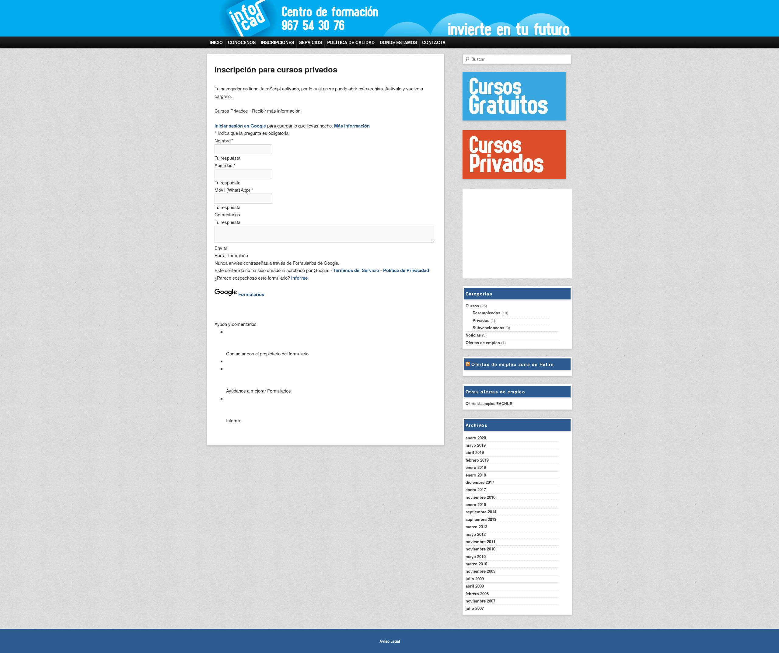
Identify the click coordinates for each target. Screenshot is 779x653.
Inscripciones (277, 42)
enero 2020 (476, 438)
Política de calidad (351, 42)
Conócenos (242, 42)
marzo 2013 (476, 526)
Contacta (433, 42)
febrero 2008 (477, 593)
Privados (481, 320)
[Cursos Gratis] (514, 119)
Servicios (310, 42)
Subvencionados (488, 327)
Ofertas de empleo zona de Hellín (512, 364)
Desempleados (486, 313)
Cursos (472, 306)
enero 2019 (476, 467)
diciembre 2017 (480, 482)
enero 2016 (476, 504)
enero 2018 (476, 475)
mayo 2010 (476, 556)
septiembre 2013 (481, 519)
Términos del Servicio (356, 270)
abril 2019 (475, 452)
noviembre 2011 (480, 541)
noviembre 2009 (480, 571)
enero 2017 (476, 489)
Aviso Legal (389, 641)
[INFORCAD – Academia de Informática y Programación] (348, 18)
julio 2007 (475, 608)
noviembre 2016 (480, 497)
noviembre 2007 (480, 601)
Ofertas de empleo (483, 342)
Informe (299, 277)
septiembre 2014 (481, 512)
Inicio (216, 42)
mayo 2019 (476, 445)
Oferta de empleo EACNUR (489, 403)
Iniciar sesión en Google (240, 125)
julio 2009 (475, 578)
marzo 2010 (476, 564)
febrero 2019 (477, 460)
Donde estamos (398, 42)
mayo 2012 (476, 534)
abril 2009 (475, 586)
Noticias (473, 335)
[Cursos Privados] (514, 177)
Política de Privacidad (406, 270)
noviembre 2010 (480, 549)
